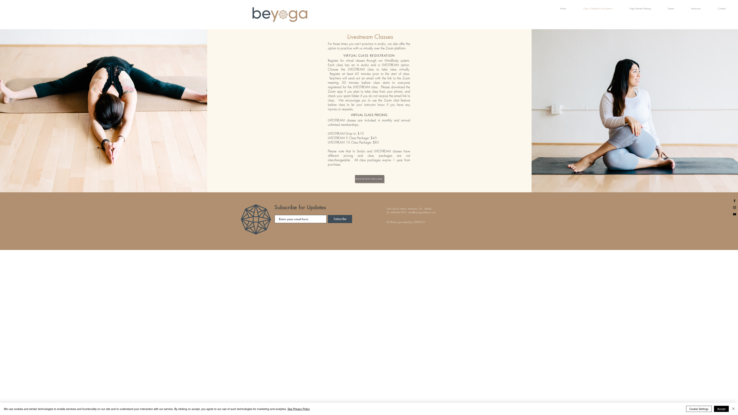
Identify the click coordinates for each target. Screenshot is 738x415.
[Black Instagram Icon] (734, 207)
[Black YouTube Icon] (734, 214)
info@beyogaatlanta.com (421, 212)
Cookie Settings (698, 409)
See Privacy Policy (299, 409)
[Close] (733, 409)
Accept (721, 409)
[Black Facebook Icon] (734, 201)
